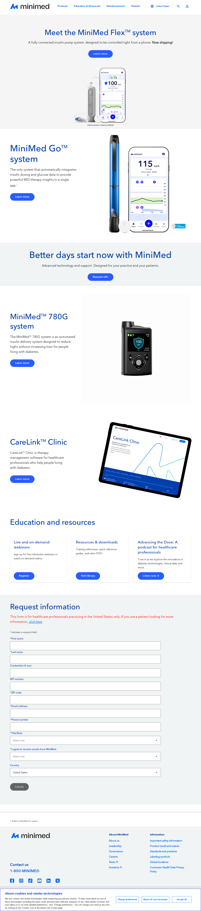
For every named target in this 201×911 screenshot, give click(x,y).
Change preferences (127, 899)
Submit (19, 787)
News (112, 862)
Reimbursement (116, 6)
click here (35, 622)
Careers (113, 857)
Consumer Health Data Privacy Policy (167, 869)
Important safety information (166, 841)
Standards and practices (163, 851)
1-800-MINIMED (24, 871)
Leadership (115, 846)
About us (114, 841)
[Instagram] (21, 881)
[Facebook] (12, 881)
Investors (114, 867)
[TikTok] (30, 881)
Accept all (182, 899)
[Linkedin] (48, 881)
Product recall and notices (164, 846)
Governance (116, 851)
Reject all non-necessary (155, 899)
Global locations (159, 862)
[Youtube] (39, 881)
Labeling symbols (160, 857)
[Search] (178, 6)
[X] (58, 881)
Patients (135, 6)
